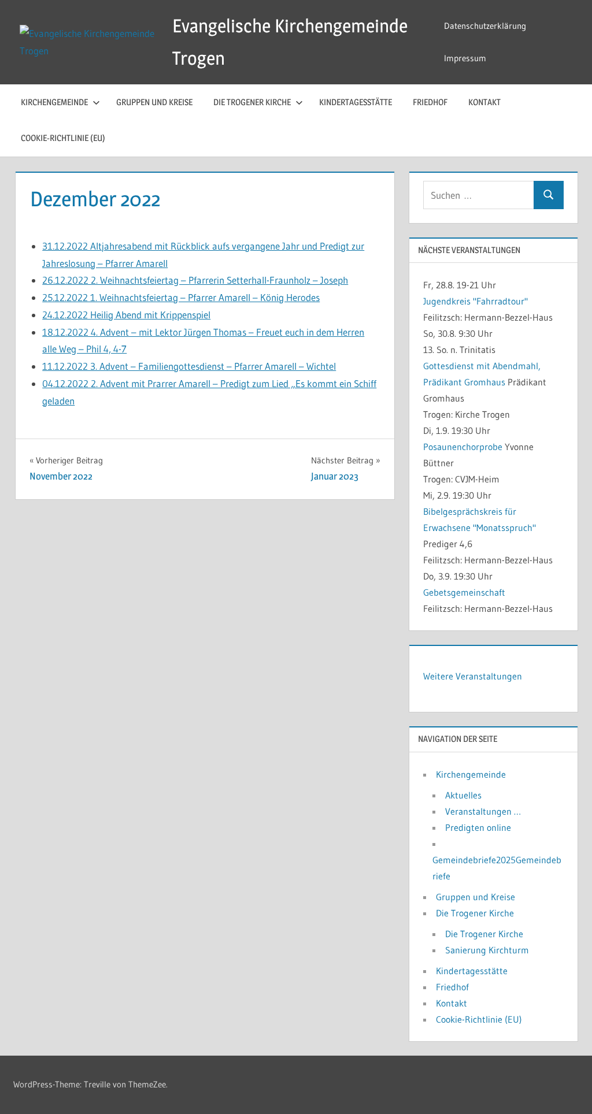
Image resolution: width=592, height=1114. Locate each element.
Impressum (465, 58)
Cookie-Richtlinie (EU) (63, 137)
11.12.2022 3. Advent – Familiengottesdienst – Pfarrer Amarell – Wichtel (189, 366)
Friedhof (430, 101)
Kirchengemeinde (54, 101)
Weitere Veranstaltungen (472, 676)
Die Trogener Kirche (252, 101)
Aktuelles (463, 795)
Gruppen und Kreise (154, 101)
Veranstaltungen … (483, 811)
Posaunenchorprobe (462, 446)
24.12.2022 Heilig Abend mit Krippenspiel (126, 315)
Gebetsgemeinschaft (464, 592)
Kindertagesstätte (355, 101)
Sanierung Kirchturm (487, 950)
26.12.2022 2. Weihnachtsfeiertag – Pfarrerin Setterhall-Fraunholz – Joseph (195, 280)
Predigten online (478, 827)
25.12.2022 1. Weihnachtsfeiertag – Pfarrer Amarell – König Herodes (181, 297)
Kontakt (484, 101)
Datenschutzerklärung (485, 25)
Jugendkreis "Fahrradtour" (475, 301)
